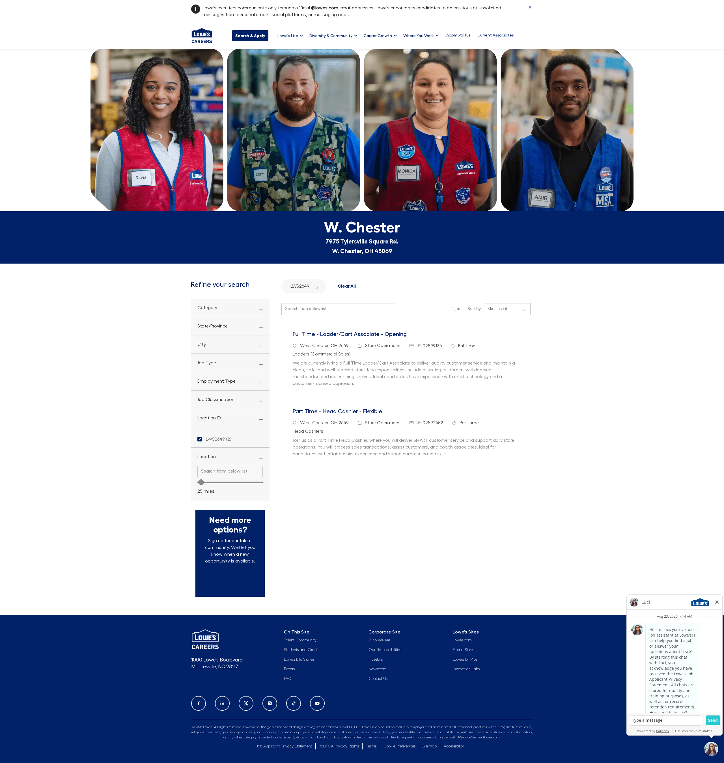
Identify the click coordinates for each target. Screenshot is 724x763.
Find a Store (463, 650)
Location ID (209, 418)
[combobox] (230, 471)
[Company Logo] (201, 35)
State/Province (212, 326)
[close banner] (530, 7)
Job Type (206, 363)
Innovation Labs (466, 669)
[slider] (201, 482)
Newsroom (378, 669)
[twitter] (246, 703)
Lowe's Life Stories (299, 659)
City (201, 344)
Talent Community (300, 640)
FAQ (288, 679)
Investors (376, 659)
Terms (371, 746)
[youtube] (317, 703)
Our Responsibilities (385, 650)
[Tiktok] (293, 703)
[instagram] (270, 703)
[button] (317, 286)
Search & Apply (250, 36)
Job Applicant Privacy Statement (284, 746)
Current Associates (495, 35)
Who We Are (379, 640)
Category (207, 307)
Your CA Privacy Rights (339, 746)
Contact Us (378, 679)
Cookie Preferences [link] (399, 746)
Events (289, 669)
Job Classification (215, 399)
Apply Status (458, 35)
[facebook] (198, 703)
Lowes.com (462, 640)
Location (206, 456)
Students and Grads (301, 650)
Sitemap (430, 746)
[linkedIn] (222, 703)
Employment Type (216, 381)
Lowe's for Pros (465, 659)
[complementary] (399, 746)
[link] (230, 580)
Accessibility (454, 746)
